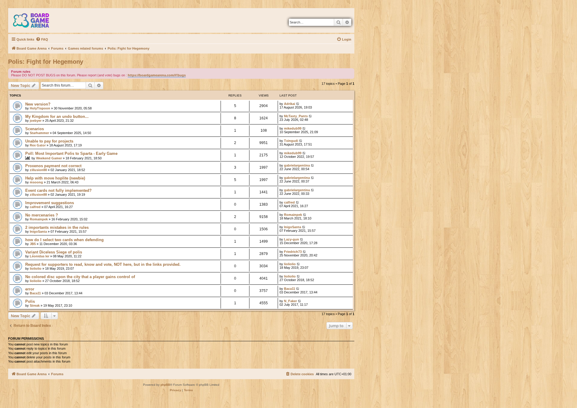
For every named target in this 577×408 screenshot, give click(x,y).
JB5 (33, 244)
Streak (35, 305)
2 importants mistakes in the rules (57, 227)
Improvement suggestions (49, 203)
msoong (36, 182)
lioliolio (35, 268)
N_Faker (290, 301)
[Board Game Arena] (35, 20)
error (29, 289)
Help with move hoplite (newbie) (55, 178)
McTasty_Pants (296, 116)
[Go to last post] (298, 104)
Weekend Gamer (49, 158)
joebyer (35, 120)
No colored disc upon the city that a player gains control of (80, 277)
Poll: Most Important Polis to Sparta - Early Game (71, 153)
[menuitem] (42, 39)
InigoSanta (38, 231)
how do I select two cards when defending (64, 240)
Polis (30, 301)
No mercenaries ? (41, 215)
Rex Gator (38, 145)
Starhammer (39, 133)
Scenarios (34, 129)
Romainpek (39, 219)
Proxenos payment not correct (53, 166)
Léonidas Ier (39, 256)
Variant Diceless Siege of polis (53, 252)
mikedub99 (292, 128)
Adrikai (289, 104)
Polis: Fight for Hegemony (45, 61)
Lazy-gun (291, 239)
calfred (35, 207)
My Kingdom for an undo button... (57, 116)
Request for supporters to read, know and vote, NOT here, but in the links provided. (103, 264)
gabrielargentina (297, 165)
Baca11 (35, 293)
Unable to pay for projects (49, 141)
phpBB (165, 384)
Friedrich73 (293, 251)
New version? (37, 104)
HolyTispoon (40, 108)
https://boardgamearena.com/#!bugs (157, 75)
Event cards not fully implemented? (58, 190)
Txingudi (291, 141)
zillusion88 (38, 170)
